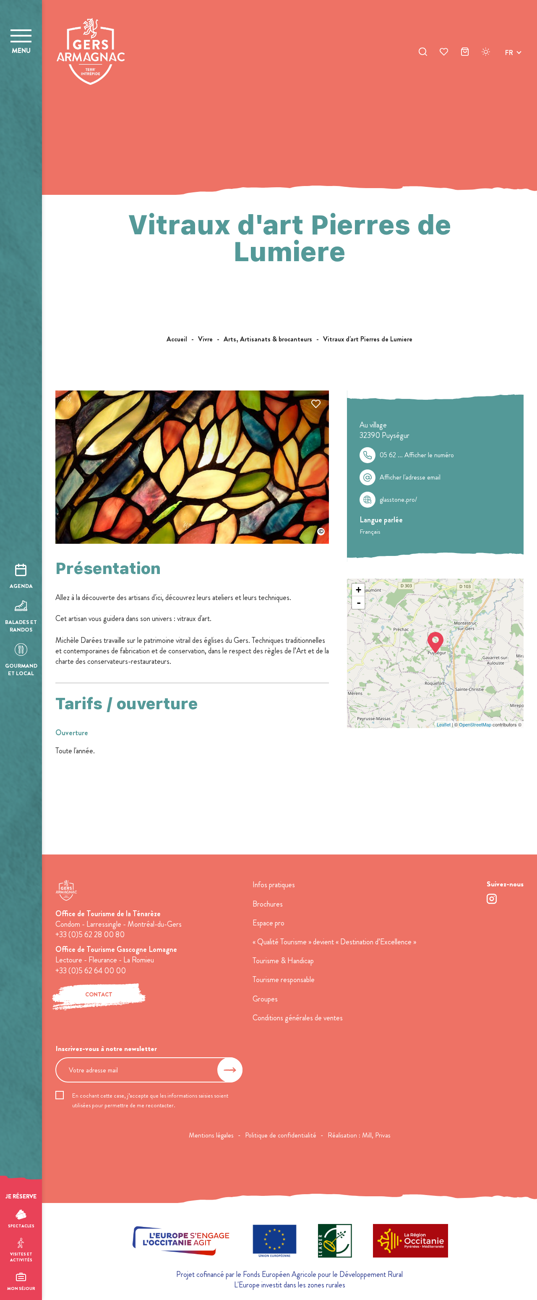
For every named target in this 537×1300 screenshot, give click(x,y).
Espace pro (268, 922)
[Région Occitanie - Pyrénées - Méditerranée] (410, 1242)
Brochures (268, 904)
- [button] (359, 602)
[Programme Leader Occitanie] (335, 1242)
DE (509, 72)
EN (509, 62)
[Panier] (465, 53)
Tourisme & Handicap (283, 960)
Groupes (265, 998)
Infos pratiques (274, 884)
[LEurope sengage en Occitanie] (181, 1242)
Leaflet (444, 724)
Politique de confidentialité (280, 1135)
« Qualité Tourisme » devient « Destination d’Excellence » (334, 941)
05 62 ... (417, 455)
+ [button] (358, 589)
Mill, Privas (376, 1135)
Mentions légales (211, 1135)
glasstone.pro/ (398, 499)
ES (509, 82)
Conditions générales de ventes (298, 1017)
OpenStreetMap (475, 724)
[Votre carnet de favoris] (444, 53)
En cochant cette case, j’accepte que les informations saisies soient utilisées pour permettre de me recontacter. (150, 1100)
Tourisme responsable (284, 979)
